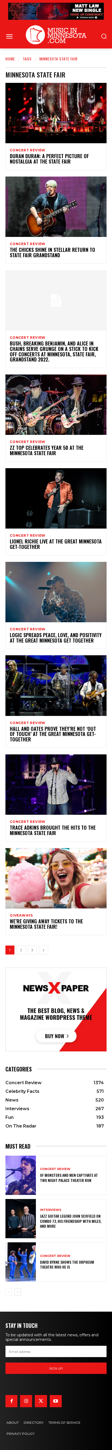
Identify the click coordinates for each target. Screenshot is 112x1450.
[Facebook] (11, 1401)
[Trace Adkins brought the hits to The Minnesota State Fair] (56, 784)
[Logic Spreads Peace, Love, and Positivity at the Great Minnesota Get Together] (56, 592)
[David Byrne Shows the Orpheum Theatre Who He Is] (20, 1262)
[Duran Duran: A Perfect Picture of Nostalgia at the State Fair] (56, 113)
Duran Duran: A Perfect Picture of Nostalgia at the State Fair (49, 158)
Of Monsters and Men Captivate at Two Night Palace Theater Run (69, 1177)
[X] (41, 1401)
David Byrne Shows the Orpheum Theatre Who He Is (67, 1264)
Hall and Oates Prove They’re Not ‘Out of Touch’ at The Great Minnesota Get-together (53, 734)
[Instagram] (26, 1401)
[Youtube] (56, 1401)
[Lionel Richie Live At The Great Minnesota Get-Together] (56, 498)
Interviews (50, 1209)
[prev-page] (8, 1291)
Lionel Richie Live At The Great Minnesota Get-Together (56, 544)
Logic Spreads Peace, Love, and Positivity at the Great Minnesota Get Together (56, 637)
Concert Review (27, 150)
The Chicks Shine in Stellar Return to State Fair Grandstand (52, 252)
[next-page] (43, 950)
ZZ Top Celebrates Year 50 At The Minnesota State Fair (46, 450)
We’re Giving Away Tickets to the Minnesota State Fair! (46, 924)
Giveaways (21, 915)
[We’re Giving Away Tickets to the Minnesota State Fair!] (56, 878)
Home (10, 58)
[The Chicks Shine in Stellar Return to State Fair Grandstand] (56, 207)
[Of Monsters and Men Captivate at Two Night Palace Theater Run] (20, 1175)
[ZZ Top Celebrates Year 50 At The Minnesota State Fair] (56, 404)
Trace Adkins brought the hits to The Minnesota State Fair (53, 830)
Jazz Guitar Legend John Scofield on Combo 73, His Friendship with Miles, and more (70, 1221)
